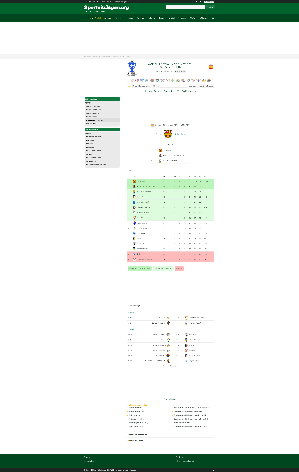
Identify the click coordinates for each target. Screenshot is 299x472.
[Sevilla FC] (193, 80)
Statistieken (191, 86)
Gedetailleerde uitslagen (142, 86)
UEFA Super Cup (91, 161)
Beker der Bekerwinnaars (93, 136)
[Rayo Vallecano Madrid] (168, 80)
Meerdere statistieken (138, 434)
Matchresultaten (136, 440)
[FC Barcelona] (152, 80)
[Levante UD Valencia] (157, 80)
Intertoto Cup (90, 147)
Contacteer (89, 461)
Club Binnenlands (91, 99)
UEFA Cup (89, 154)
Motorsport (182, 18)
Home (90, 18)
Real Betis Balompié (144, 228)
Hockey (161, 18)
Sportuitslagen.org (93, 7)
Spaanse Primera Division (93, 106)
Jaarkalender (106, 1)
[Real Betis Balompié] (173, 80)
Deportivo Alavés (143, 233)
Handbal (171, 18)
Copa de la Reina (91, 123)
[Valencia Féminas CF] (203, 80)
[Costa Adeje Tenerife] (142, 80)
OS (213, 18)
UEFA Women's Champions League (96, 164)
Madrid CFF (140, 243)
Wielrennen (120, 18)
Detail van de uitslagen (170, 366)
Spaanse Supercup (91, 116)
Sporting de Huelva (143, 223)
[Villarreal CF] (209, 80)
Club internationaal (91, 129)
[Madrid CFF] (162, 80)
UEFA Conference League (93, 157)
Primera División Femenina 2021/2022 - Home (115, 56)
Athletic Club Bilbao (143, 212)
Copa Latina (89, 143)
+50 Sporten (203, 18)
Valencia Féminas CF (143, 249)
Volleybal (151, 18)
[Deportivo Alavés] (147, 80)
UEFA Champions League (93, 150)
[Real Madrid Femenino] (178, 80)
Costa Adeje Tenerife (143, 202)
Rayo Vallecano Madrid (145, 259)
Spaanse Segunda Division (93, 109)
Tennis (130, 18)
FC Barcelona (168, 150)
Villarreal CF (140, 238)
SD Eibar (139, 254)
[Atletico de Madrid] (137, 80)
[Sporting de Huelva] (198, 80)
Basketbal (140, 18)
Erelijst (201, 86)
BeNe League (90, 140)
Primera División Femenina (94, 120)
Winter (192, 18)
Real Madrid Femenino (170, 161)
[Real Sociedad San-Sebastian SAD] (183, 80)
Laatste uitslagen (120, 1)
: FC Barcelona (179, 134)
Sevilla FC (140, 218)
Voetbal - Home (90, 94)
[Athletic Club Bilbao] (132, 80)
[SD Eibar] (188, 80)
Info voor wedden (92, 1)
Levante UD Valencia (143, 207)
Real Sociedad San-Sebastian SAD (173, 155)
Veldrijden (108, 18)
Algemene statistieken (138, 405)
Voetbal (98, 18)
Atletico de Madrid (142, 197)
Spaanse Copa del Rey (92, 113)
